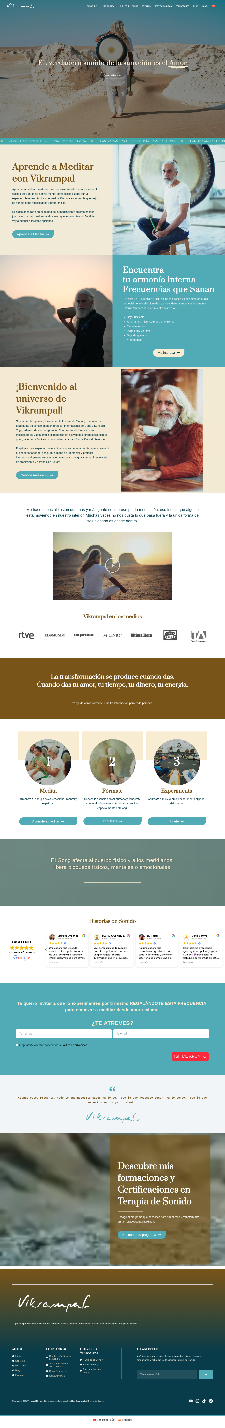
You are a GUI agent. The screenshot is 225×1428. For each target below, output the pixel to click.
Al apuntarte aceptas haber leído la (53, 1045)
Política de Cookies (96, 1401)
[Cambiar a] (215, 6)
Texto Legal (63, 1401)
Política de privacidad (78, 1401)
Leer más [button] (98, 962)
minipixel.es (53, 1401)
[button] (98, 6)
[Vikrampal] (20, 5)
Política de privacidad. (75, 1045)
